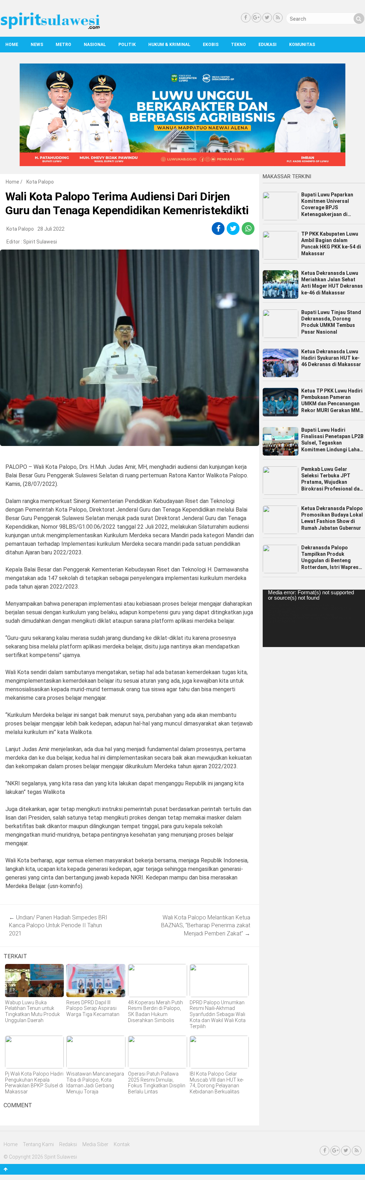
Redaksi (68, 1144)
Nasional (95, 44)
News (37, 44)
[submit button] (359, 18)
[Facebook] (246, 17)
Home (11, 44)
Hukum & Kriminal (169, 44)
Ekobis (211, 44)
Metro (63, 44)
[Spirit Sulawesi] (50, 27)
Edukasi (267, 44)
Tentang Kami (38, 1144)
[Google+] (256, 17)
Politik (127, 44)
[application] (314, 618)
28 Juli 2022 (51, 229)
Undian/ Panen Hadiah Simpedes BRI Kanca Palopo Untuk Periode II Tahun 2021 (58, 925)
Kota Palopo (40, 182)
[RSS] (278, 17)
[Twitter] (267, 17)
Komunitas (302, 44)
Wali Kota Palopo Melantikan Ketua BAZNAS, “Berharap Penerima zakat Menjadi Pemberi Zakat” (205, 925)
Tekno (238, 44)
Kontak (122, 1144)
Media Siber (95, 1144)
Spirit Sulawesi (40, 242)
